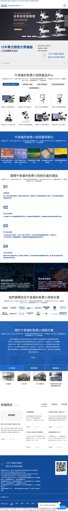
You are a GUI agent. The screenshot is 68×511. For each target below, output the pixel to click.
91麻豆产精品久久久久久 (16, 510)
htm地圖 (36, 488)
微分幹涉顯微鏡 (27, 485)
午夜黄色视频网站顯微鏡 (24, 477)
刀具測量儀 (27, 481)
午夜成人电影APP (21, 476)
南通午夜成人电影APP (44, 46)
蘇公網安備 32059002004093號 (16, 472)
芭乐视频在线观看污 (51, 510)
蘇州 (33, 503)
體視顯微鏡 (9, 483)
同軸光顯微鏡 (19, 479)
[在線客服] (66, 21)
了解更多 (32, 357)
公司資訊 (44, 404)
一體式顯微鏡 (17, 488)
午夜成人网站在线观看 (10, 508)
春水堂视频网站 (41, 510)
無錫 (22, 503)
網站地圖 (2, 508)
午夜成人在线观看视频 (22, 508)
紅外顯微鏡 (16, 485)
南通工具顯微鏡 (42, 51)
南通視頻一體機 (42, 48)
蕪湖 (11, 504)
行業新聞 (54, 404)
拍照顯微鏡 (8, 479)
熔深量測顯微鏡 (16, 481)
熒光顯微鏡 (4, 485)
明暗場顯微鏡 (4, 488)
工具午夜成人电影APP (6, 477)
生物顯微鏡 (19, 483)
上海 (11, 503)
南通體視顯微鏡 (34, 88)
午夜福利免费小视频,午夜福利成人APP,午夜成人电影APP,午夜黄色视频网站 (19, 1)
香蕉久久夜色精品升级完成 (30, 510)
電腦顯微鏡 (4, 481)
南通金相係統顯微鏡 (58, 84)
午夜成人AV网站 (33, 508)
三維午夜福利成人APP (6, 476)
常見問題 (64, 404)
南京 (17, 503)
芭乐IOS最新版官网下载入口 (44, 508)
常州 (27, 503)
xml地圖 (32, 488)
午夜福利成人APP (30, 474)
